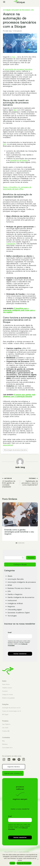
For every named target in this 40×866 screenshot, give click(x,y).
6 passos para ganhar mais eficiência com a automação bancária (19, 395)
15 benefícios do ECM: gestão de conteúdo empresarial (8, 482)
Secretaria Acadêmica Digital (19, 612)
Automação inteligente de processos (16, 10)
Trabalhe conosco (7, 688)
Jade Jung (8, 31)
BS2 (15, 110)
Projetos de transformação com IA (11, 711)
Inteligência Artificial (15, 603)
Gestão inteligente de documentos (21, 597)
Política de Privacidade (24, 863)
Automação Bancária (16, 579)
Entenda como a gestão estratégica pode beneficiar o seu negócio (19, 531)
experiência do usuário (19, 160)
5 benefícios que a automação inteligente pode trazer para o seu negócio (19, 310)
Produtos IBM (5, 731)
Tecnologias (12, 616)
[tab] (16, 542)
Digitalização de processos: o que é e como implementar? (30, 481)
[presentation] (20, 514)
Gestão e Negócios (15, 594)
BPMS (10, 585)
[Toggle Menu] (4, 2)
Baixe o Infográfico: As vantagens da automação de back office (17, 188)
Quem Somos (6, 684)
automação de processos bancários (18, 69)
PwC (13, 57)
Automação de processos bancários (15, 450)
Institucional (12, 600)
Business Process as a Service (19, 588)
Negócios (11, 606)
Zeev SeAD (5, 727)
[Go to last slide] (6, 521)
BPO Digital (5, 714)
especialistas (8, 445)
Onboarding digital (15, 609)
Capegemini (10, 243)
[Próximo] (34, 521)
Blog (3, 741)
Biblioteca (4, 744)
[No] (38, 859)
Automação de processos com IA (11, 708)
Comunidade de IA (7, 747)
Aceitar (12, 863)
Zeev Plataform (6, 724)
